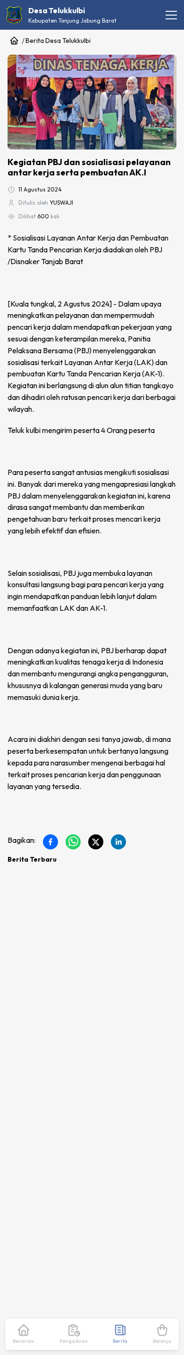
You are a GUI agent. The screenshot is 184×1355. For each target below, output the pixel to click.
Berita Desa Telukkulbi (58, 40)
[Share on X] (95, 841)
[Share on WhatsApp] (73, 841)
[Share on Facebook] (50, 841)
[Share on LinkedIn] (118, 841)
